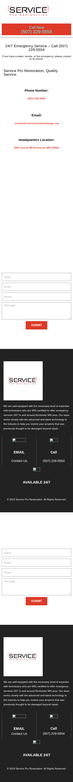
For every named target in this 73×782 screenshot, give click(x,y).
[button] (68, 11)
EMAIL (19, 452)
